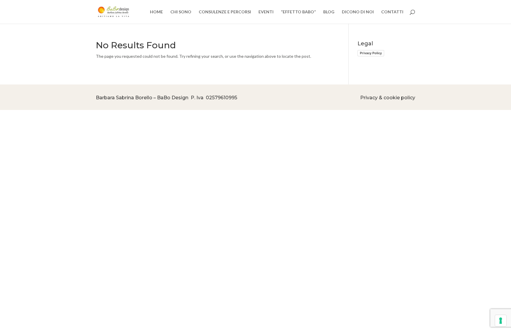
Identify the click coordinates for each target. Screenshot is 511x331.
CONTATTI (392, 12)
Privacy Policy (371, 53)
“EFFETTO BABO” (298, 12)
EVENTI (266, 12)
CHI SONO (180, 12)
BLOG (328, 12)
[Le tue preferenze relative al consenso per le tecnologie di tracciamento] (500, 320)
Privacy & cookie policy (387, 97)
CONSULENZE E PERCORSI (225, 12)
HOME (156, 12)
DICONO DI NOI (358, 12)
